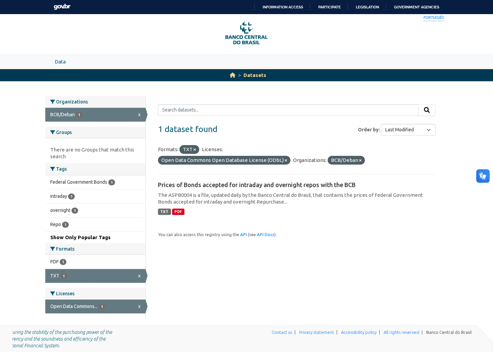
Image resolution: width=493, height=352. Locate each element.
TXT (164, 212)
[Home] (232, 75)
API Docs (265, 234)
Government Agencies (416, 7)
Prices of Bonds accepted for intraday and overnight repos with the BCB (256, 184)
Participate (329, 7)
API (243, 234)
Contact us (282, 332)
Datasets (254, 75)
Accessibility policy (359, 332)
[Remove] (195, 150)
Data (60, 61)
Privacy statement (316, 332)
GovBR (62, 7)
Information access (283, 7)
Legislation (367, 7)
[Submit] (427, 110)
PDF (178, 212)
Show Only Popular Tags (80, 237)
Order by (368, 129)
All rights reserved (401, 332)
